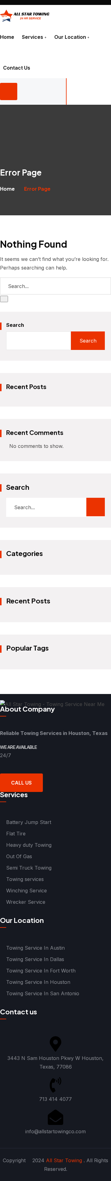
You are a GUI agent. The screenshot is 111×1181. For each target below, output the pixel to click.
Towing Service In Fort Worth (41, 971)
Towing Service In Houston (38, 982)
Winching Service (26, 890)
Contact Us (16, 68)
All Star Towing (64, 1160)
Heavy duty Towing (28, 845)
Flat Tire (16, 833)
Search (15, 325)
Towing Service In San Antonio (42, 993)
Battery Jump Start (28, 822)
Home (7, 37)
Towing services (25, 879)
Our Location (70, 37)
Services (32, 37)
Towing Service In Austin (35, 948)
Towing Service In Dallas (35, 959)
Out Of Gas (19, 856)
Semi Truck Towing (28, 868)
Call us (21, 783)
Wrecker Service (25, 902)
